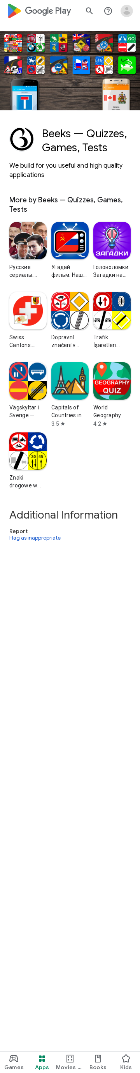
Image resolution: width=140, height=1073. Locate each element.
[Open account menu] (126, 11)
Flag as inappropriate (35, 537)
